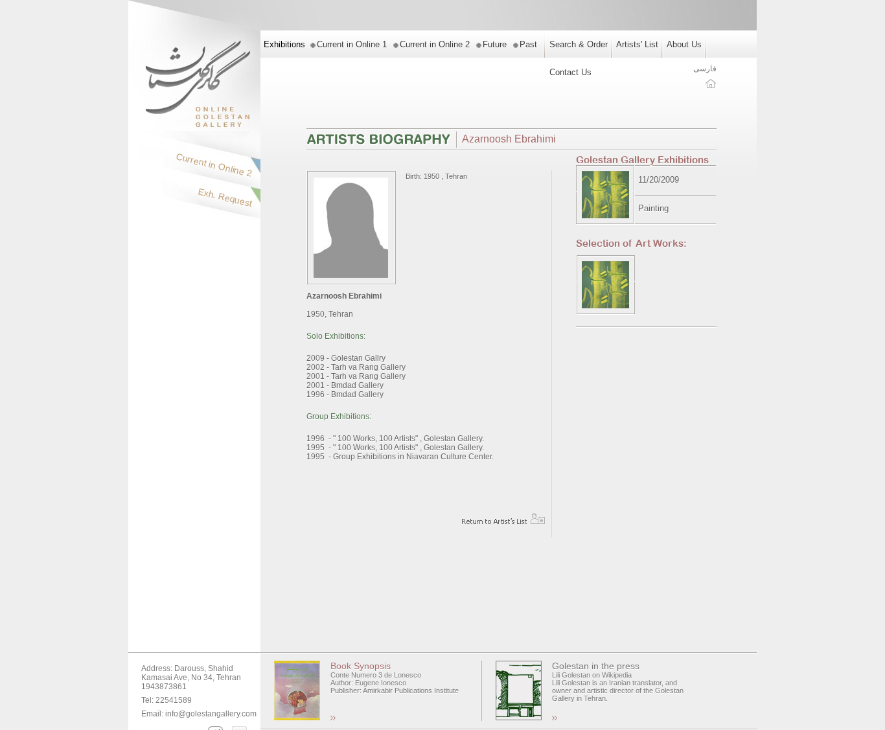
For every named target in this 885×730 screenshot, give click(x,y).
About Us (684, 44)
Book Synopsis (360, 666)
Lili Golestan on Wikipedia (592, 675)
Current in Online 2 (435, 44)
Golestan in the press (595, 666)
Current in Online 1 (352, 44)
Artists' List (637, 44)
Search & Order (578, 44)
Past (528, 44)
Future (495, 44)
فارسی (705, 68)
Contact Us (570, 72)
